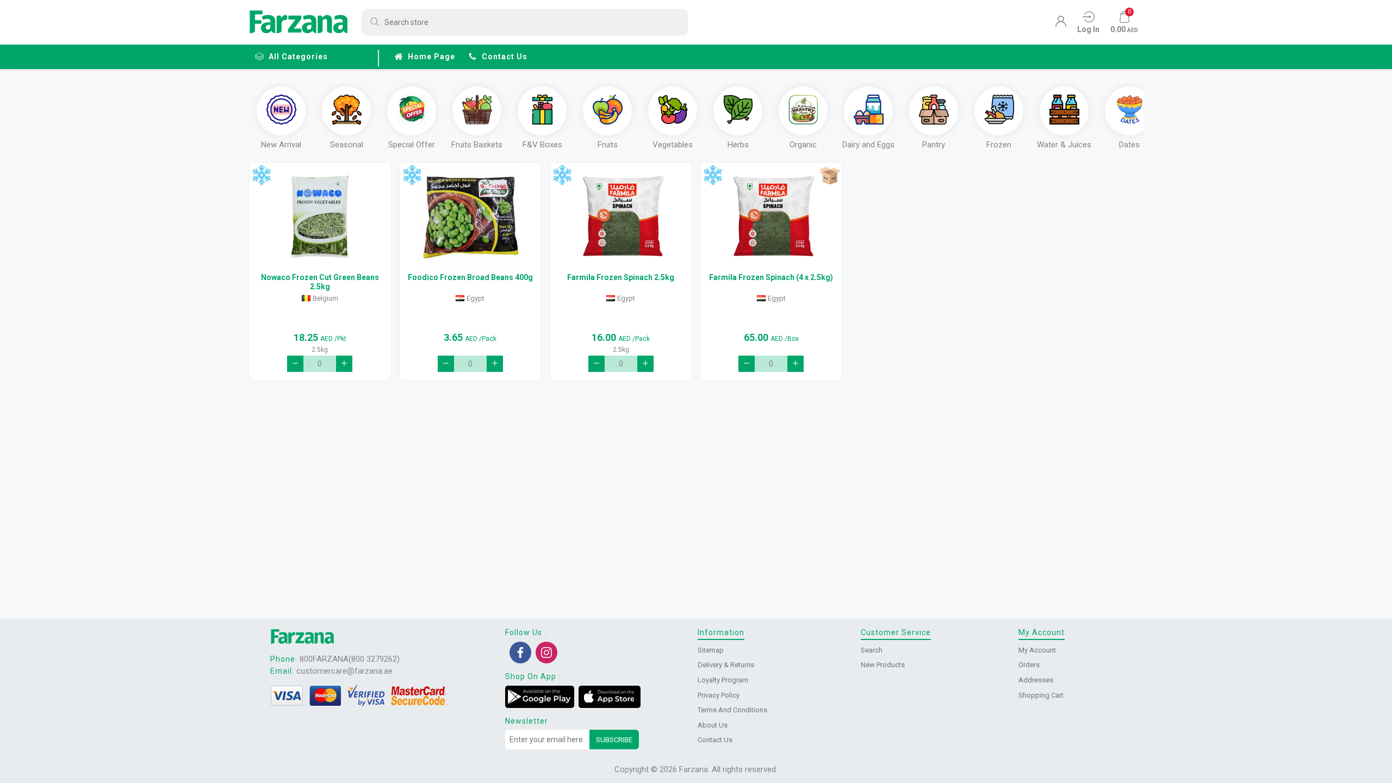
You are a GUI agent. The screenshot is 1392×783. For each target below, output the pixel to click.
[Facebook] (520, 652)
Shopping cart (1041, 695)
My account (1037, 650)
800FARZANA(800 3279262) (350, 659)
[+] (344, 364)
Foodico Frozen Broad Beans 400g (470, 277)
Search (872, 650)
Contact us (504, 56)
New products (883, 665)
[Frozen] (261, 175)
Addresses (1035, 680)
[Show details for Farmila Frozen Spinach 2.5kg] (621, 217)
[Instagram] (546, 652)
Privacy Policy (718, 695)
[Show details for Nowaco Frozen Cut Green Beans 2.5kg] (320, 217)
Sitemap (711, 650)
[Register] (1060, 24)
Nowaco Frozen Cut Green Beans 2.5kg (320, 282)
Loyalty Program (723, 680)
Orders (1029, 665)
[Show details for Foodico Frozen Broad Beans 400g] (471, 217)
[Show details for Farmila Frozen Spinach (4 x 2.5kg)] (771, 217)
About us (713, 725)
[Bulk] (829, 175)
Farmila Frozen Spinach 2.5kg (620, 277)
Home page (431, 56)
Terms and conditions (732, 710)
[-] (295, 364)
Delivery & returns (726, 665)
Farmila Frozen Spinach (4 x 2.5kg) (771, 277)
